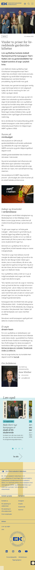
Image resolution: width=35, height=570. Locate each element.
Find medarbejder (6, 514)
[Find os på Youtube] (26, 551)
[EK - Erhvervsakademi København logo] (12, 3)
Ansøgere (21, 501)
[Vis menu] (32, 3)
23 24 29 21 (24, 375)
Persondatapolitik (11, 557)
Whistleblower (23, 557)
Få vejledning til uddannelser (6, 505)
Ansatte (20, 504)
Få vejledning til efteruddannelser (6, 510)
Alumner (20, 510)
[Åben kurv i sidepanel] (25, 4)
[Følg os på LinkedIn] (6, 551)
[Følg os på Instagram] (13, 551)
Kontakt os (4, 501)
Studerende (21, 507)
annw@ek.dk (25, 378)
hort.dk (16, 357)
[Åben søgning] (29, 4)
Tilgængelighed (16, 560)
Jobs (2, 529)
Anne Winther (24, 372)
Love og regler (5, 526)
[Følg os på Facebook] (20, 551)
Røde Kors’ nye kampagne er (10, 428)
